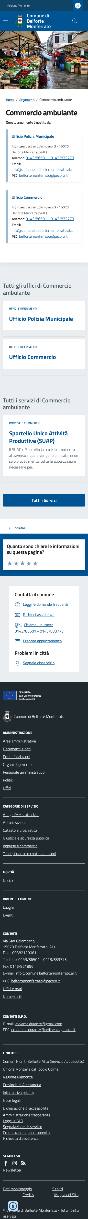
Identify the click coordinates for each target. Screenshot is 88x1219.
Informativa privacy (18, 1092)
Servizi (57, 1189)
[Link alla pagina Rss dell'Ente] (23, 1163)
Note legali (12, 1100)
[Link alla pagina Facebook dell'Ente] (6, 1163)
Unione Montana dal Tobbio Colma (30, 1069)
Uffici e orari (12, 989)
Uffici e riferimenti (23, 308)
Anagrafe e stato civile (21, 815)
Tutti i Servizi (44, 500)
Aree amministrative (19, 741)
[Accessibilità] (13, 1206)
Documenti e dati (17, 749)
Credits (28, 1195)
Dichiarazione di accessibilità (25, 1108)
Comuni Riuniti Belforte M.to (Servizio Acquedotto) (43, 1061)
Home (10, 99)
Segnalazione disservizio (22, 1127)
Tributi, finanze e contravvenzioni (29, 854)
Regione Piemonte (18, 5)
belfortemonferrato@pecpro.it (43, 175)
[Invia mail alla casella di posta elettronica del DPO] (38, 1024)
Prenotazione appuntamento (26, 1132)
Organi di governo (17, 764)
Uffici (7, 788)
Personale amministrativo (23, 772)
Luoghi (8, 907)
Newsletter (12, 1170)
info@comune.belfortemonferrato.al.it (42, 169)
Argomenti (26, 99)
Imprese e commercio (24, 423)
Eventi (8, 915)
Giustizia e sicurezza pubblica (26, 838)
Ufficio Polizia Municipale (33, 136)
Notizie (8, 880)
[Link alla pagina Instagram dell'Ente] (15, 1163)
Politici (8, 780)
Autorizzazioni (14, 822)
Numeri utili (12, 996)
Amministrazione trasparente (26, 1115)
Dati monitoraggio (17, 1189)
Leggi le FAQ (13, 1121)
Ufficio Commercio (27, 197)
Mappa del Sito (66, 1195)
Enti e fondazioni (16, 757)
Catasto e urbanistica (20, 830)
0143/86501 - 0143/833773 (50, 158)
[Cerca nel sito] (73, 21)
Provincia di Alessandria (22, 1085)
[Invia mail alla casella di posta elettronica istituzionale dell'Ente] (46, 973)
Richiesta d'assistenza (21, 1138)
